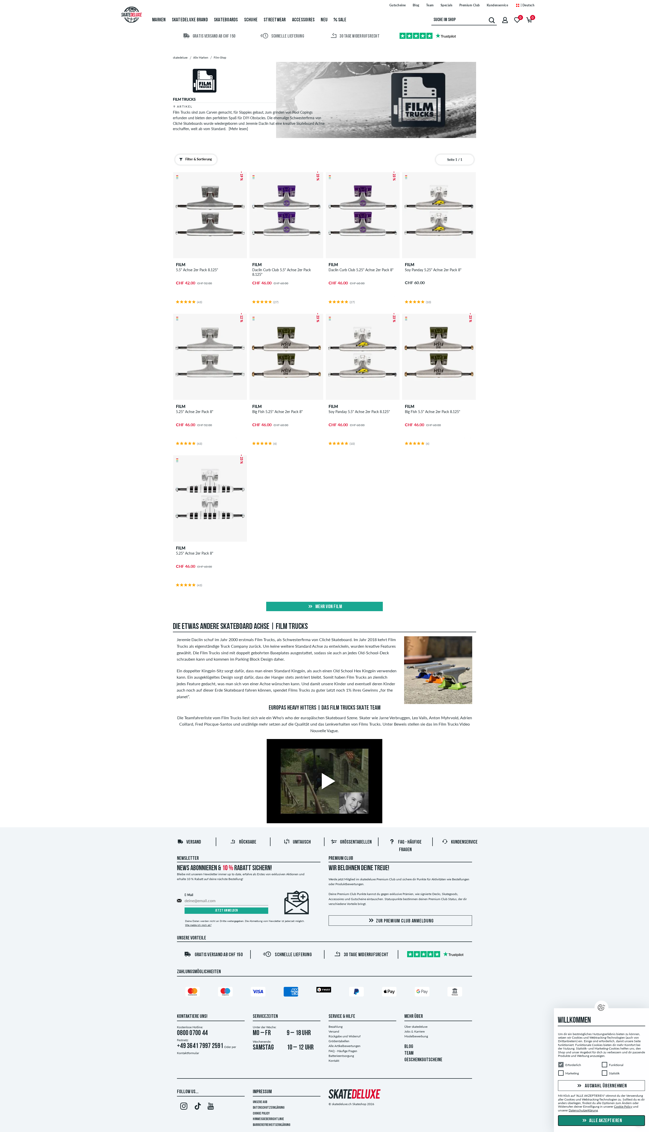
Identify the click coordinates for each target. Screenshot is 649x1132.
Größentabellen (356, 842)
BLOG (408, 1046)
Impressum (262, 1091)
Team (430, 5)
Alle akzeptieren (605, 1120)
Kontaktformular (188, 1053)
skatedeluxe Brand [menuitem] (190, 20)
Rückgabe (247, 842)
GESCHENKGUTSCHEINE (423, 1059)
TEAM (408, 1053)
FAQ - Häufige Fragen (343, 1051)
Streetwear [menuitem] (275, 20)
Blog (416, 5)
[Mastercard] (193, 993)
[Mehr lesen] (238, 129)
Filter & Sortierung (198, 159)
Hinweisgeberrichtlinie (268, 1119)
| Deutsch (527, 5)
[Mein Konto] (505, 20)
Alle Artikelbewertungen (344, 1046)
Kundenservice (497, 5)
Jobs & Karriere (414, 1031)
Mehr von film (328, 606)
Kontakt (334, 1060)
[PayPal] (357, 993)
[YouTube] (211, 1107)
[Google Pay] (423, 993)
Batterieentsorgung (341, 1056)
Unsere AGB (260, 1102)
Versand (193, 842)
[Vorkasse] (455, 993)
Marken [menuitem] (159, 20)
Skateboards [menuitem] (226, 20)
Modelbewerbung (416, 1036)
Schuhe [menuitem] (251, 20)
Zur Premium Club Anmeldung (405, 921)
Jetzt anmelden (226, 911)
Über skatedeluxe (415, 1026)
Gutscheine (397, 5)
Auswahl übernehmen (605, 1086)
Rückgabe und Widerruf (344, 1036)
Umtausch (302, 842)
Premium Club (469, 5)
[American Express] (292, 993)
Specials (447, 5)
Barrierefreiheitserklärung (271, 1125)
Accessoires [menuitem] (303, 20)
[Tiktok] (197, 1107)
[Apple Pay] (390, 993)
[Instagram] (183, 1107)
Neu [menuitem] (324, 20)
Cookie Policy (261, 1114)
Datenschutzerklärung (268, 1108)
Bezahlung (335, 1026)
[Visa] (259, 993)
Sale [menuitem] (341, 20)
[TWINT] (324, 991)
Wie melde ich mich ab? (198, 925)
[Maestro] (226, 993)
